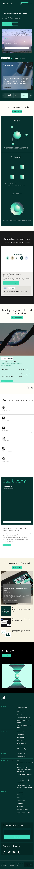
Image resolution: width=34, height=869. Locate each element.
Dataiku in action (21, 753)
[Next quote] (7, 496)
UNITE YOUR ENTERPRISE (17, 242)
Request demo (6, 655)
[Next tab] (32, 243)
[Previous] (27, 388)
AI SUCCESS (6, 58)
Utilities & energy (21, 743)
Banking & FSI (20, 731)
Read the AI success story (7, 381)
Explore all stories (17, 567)
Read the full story (8, 87)
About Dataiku (20, 792)
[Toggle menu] (31, 4)
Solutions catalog (21, 749)
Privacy (3, 863)
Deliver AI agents (21, 712)
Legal (10, 863)
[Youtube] (4, 852)
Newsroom (20, 806)
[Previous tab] (2, 243)
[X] (9, 852)
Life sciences (20, 734)
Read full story (6, 293)
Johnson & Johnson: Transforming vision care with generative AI (24, 769)
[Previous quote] (3, 496)
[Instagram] (18, 852)
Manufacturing (21, 740)
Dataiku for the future (22, 809)
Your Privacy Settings (18, 863)
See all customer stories (17, 317)
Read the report (6, 545)
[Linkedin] (13, 852)
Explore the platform (17, 111)
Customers (20, 803)
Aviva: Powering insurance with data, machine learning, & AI (25, 762)
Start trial (15, 24)
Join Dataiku (20, 795)
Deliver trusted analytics (23, 717)
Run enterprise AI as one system (11, 282)
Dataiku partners (21, 797)
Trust (7, 863)
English (27, 865)
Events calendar (21, 800)
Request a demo (24, 3)
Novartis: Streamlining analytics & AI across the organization (23, 780)
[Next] (31, 388)
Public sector (20, 746)
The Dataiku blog (21, 756)
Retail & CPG (20, 737)
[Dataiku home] (6, 4)
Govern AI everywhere (22, 714)
